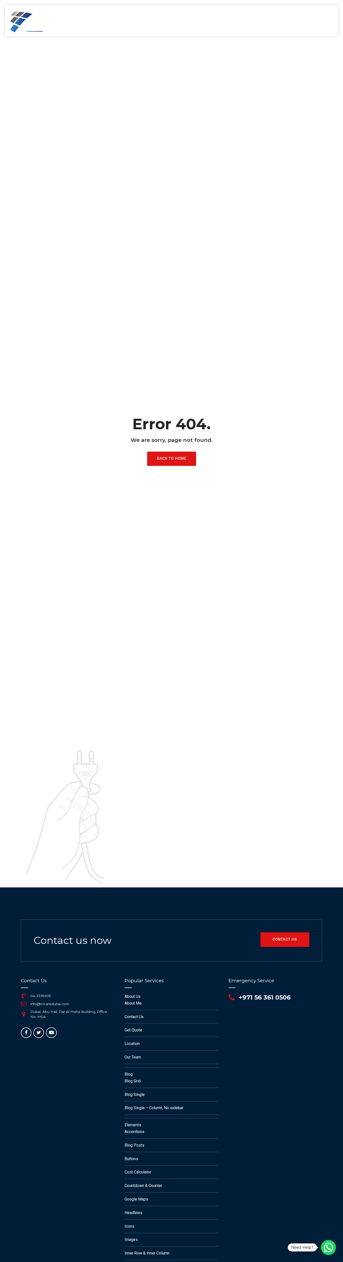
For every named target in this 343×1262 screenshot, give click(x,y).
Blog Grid (133, 1081)
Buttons (131, 1158)
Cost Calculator (138, 1172)
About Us (133, 996)
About (121, 22)
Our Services (153, 22)
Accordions (134, 1131)
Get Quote (133, 1030)
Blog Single (135, 1094)
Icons (129, 1226)
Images (131, 1239)
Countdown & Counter (143, 1185)
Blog (129, 1074)
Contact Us (221, 22)
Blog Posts (134, 1145)
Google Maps (136, 1199)
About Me (133, 1003)
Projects (187, 22)
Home (96, 22)
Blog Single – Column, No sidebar (154, 1107)
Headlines (133, 1212)
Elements (133, 1125)
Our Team (133, 1057)
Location (132, 1043)
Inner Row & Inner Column (147, 1253)
